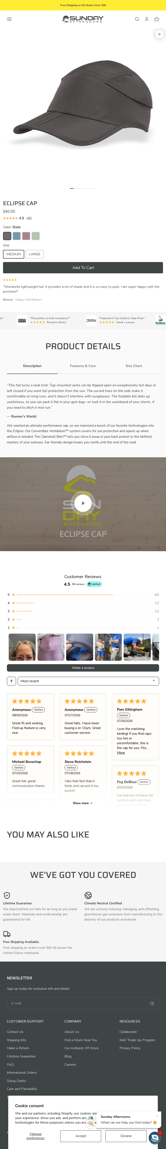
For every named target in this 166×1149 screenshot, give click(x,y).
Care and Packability (22, 1089)
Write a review (83, 667)
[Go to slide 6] (81, 188)
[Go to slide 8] (85, 188)
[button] (83, 267)
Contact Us (15, 1031)
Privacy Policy (130, 1048)
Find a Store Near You (80, 1040)
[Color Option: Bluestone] (17, 236)
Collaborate (128, 1031)
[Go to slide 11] (90, 188)
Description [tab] (32, 366)
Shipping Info (16, 1040)
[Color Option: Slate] (7, 236)
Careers (70, 1064)
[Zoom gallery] (159, 34)
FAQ (10, 1064)
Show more (81, 803)
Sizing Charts (16, 1081)
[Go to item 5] (137, 647)
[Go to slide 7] (83, 188)
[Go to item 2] (50, 647)
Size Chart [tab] (134, 366)
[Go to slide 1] (71, 188)
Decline (126, 1136)
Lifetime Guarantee (21, 1056)
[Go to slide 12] (92, 188)
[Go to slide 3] (76, 188)
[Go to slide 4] (78, 188)
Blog (68, 1056)
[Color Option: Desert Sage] (36, 236)
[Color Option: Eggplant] (26, 236)
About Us (71, 1031)
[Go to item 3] (79, 647)
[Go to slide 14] (95, 188)
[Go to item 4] (108, 647)
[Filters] (11, 681)
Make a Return (18, 1048)
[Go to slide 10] (88, 188)
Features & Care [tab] (83, 366)
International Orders (22, 1072)
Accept (80, 1136)
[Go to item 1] (22, 647)
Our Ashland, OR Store (81, 1048)
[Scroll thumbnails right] (153, 647)
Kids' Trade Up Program (137, 1040)
